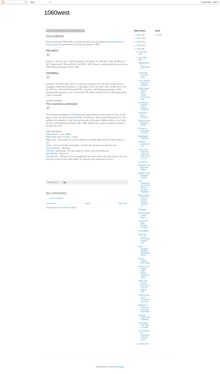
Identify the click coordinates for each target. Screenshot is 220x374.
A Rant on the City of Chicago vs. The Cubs (144, 298)
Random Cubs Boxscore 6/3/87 (144, 167)
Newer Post (51, 203)
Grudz (48, 145)
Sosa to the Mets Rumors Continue (143, 224)
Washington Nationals (143, 137)
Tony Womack (52, 156)
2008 (139, 35)
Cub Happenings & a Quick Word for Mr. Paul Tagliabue (144, 186)
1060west (57, 12)
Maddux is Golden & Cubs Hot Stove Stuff (143, 308)
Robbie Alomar (52, 134)
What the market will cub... (143, 144)
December (143, 52)
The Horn (66, 137)
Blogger (121, 367)
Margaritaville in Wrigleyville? (144, 66)
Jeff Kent (50, 151)
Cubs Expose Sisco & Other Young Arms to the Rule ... (144, 93)
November (143, 58)
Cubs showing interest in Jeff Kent (144, 83)
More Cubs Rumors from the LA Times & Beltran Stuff (144, 286)
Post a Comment (56, 198)
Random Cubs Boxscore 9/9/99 (144, 123)
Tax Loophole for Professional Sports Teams (144, 335)
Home (87, 203)
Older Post (122, 203)
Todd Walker (75, 115)
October (142, 344)
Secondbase (143, 231)
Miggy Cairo (51, 140)
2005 (139, 45)
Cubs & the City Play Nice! (143, 75)
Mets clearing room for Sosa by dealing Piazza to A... (143, 200)
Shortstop (142, 210)
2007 (139, 38)
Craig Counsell (52, 44)
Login (159, 35)
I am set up (142, 162)
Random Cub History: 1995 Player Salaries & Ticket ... (143, 272)
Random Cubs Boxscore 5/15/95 (144, 175)
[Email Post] (64, 182)
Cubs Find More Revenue (143, 115)
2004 (139, 49)
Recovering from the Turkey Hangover (143, 106)
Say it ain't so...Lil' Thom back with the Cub (144, 238)
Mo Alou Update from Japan (144, 261)
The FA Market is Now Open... (144, 215)
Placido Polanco (114, 42)
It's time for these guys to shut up (144, 130)
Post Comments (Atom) (66, 208)
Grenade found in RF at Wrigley (144, 317)
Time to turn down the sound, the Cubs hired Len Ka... (144, 154)
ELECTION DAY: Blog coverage (143, 325)
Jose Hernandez (53, 148)
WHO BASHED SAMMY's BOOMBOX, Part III (144, 251)
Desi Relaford (52, 153)
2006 (139, 42)
